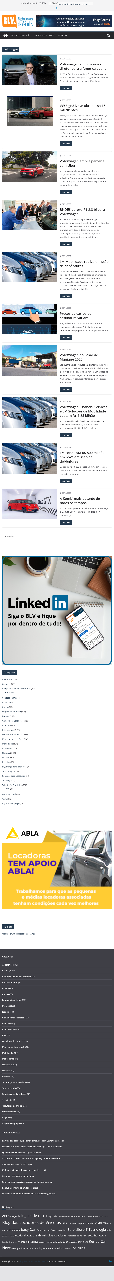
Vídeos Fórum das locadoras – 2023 (18, 933)
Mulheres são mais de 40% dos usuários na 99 (24, 1170)
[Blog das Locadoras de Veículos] (5, 35)
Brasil (64, 1223)
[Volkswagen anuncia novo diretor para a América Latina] (29, 70)
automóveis (101, 1216)
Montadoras (7, 748)
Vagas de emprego (10, 803)
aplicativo (53, 1216)
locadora (19, 1235)
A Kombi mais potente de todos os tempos (80, 500)
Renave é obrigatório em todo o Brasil (20, 1187)
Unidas (63, 1248)
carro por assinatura (85, 1223)
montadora (43, 1242)
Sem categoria (8, 771)
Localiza (92, 1235)
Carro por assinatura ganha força (18, 1176)
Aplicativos (7, 679)
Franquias (9, 692)
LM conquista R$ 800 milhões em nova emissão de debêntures (83, 457)
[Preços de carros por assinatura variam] (29, 319)
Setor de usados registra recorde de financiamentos (27, 1182)
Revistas (6, 762)
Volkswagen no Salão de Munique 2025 (79, 357)
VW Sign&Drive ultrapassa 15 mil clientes (83, 107)
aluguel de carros (34, 1215)
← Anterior (8, 536)
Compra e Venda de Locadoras (16, 688)
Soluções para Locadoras (13, 776)
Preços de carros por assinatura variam (76, 315)
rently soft (17, 1248)
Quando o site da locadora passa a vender (22, 1152)
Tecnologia (7, 780)
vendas (70, 1248)
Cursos (5, 707)
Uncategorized (9, 794)
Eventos (5, 716)
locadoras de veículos (77, 1235)
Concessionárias (9, 697)
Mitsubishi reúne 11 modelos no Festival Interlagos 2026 (29, 1193)
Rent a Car (82, 1241)
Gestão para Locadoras (12, 720)
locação (102, 1235)
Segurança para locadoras (14, 766)
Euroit (72, 1229)
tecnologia (39, 1248)
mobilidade (34, 1242)
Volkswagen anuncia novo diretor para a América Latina (83, 66)
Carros (5, 684)
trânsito (47, 1248)
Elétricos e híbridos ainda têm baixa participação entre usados (32, 1146)
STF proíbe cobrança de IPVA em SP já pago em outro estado (31, 1158)
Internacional (8, 730)
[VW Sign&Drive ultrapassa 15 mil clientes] (29, 111)
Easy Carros (31, 1229)
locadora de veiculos (39, 1235)
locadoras (60, 1235)
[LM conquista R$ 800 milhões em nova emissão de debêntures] (29, 458)
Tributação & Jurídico (12, 785)
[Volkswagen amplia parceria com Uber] (29, 166)
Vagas (5, 799)
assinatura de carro (69, 1216)
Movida (64, 1241)
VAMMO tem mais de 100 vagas (17, 1164)
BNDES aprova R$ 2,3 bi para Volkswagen (82, 211)
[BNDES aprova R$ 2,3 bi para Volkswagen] (29, 215)
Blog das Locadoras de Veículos (31, 1222)
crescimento (14, 1230)
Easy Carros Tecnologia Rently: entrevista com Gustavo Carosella (33, 1140)
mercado (23, 1242)
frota (108, 1230)
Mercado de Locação (20, 35)
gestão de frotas (8, 1236)
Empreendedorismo (11, 711)
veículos (79, 1248)
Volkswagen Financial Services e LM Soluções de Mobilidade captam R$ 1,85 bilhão (83, 411)
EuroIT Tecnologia (91, 1229)
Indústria (6, 725)
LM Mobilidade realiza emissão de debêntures (84, 263)
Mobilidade (63, 35)
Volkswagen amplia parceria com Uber (82, 163)
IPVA (7, 789)
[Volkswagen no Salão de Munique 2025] (29, 360)
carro (71, 1223)
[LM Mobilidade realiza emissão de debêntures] (29, 267)
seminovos (28, 1248)
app (60, 1216)
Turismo (55, 1248)
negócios (73, 1242)
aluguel (14, 1216)
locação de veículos (9, 1242)
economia (46, 1230)
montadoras (54, 1241)
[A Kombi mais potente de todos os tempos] (29, 504)
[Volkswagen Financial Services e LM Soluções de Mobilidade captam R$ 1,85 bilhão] (29, 412)
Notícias (6, 753)
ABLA (6, 1216)
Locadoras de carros (44, 35)
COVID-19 (6, 702)
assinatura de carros (86, 1216)
